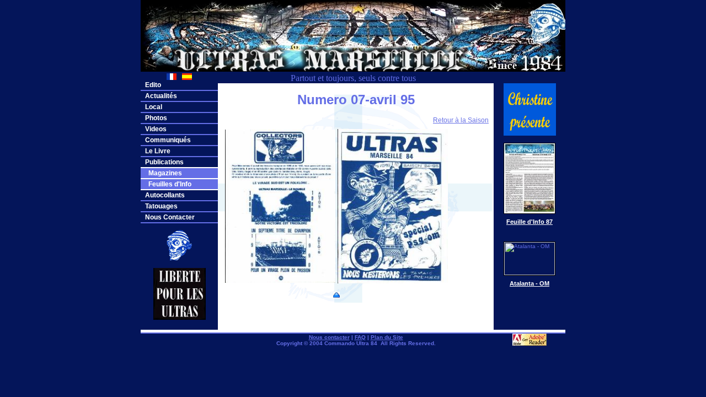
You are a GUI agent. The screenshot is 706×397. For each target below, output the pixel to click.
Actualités (161, 96)
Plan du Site (387, 337)
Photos (156, 118)
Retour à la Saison (461, 120)
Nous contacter (329, 337)
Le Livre (157, 151)
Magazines (163, 173)
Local (153, 107)
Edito (153, 85)
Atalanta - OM (529, 283)
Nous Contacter (170, 217)
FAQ (360, 337)
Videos (156, 129)
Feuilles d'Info (168, 184)
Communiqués (168, 140)
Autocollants (165, 195)
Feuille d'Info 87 (529, 221)
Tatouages (161, 206)
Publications (164, 162)
